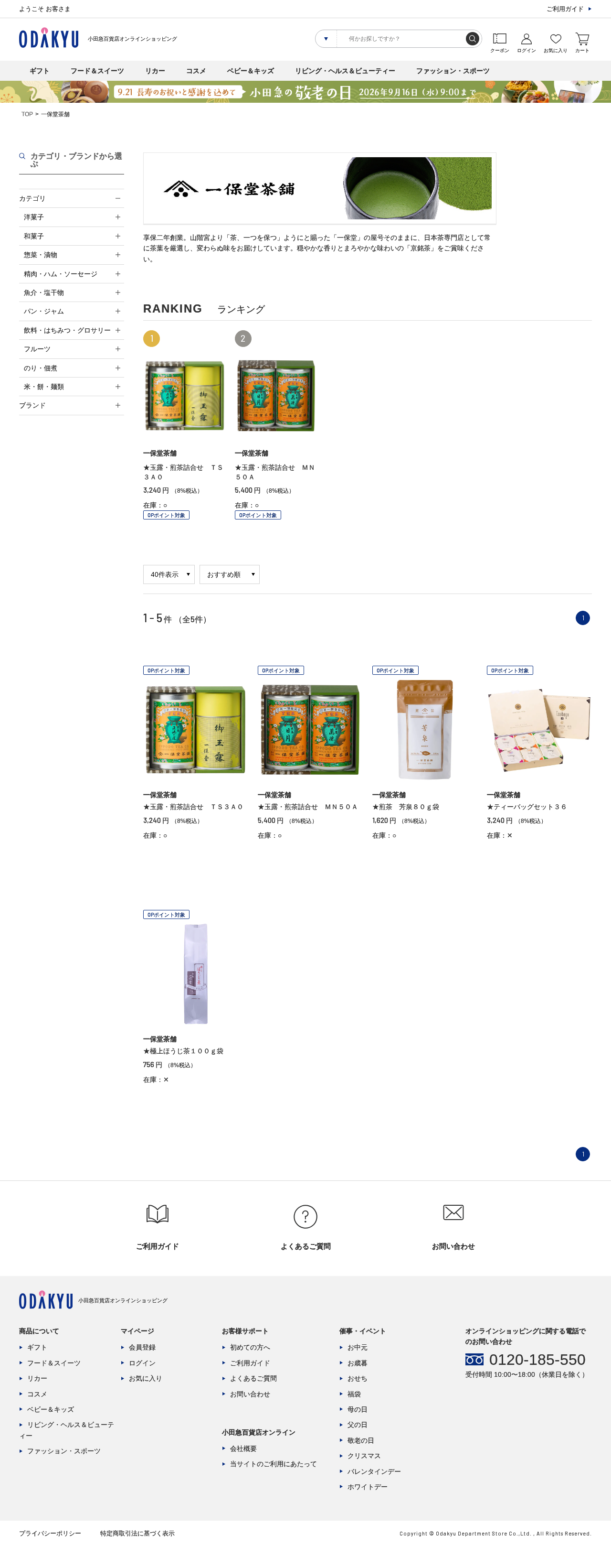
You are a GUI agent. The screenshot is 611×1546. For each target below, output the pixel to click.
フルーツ (37, 349)
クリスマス (364, 1456)
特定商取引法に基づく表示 (137, 1533)
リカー (155, 71)
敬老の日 (361, 1440)
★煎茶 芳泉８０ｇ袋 (405, 807)
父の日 (358, 1424)
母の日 (358, 1409)
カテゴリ (32, 198)
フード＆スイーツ (97, 71)
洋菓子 (34, 217)
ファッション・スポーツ (453, 71)
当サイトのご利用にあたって (273, 1464)
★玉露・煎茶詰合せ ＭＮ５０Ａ (308, 807)
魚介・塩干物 (44, 292)
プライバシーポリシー (50, 1533)
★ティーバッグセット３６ (527, 807)
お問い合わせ (250, 1394)
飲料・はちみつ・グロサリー (67, 330)
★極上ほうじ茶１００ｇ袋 (183, 1051)
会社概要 (243, 1448)
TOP (27, 114)
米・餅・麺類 (44, 386)
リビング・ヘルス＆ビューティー (345, 71)
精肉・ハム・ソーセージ (60, 274)
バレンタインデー (374, 1471)
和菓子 (34, 236)
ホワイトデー (368, 1487)
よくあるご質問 (253, 1378)
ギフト (40, 71)
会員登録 (142, 1347)
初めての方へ (250, 1347)
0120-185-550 (537, 1359)
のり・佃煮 (40, 368)
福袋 (354, 1394)
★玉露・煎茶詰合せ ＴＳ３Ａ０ (193, 807)
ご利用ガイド (565, 9)
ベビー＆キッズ (250, 71)
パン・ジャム (44, 311)
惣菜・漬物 (40, 255)
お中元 (358, 1347)
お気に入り (145, 1378)
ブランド (32, 405)
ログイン (142, 1363)
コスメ (196, 71)
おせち (358, 1378)
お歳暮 (358, 1363)
